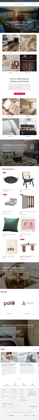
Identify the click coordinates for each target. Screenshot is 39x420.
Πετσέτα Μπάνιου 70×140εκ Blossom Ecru (8, 256)
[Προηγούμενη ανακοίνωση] (2, 1)
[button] (2, 4)
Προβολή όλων (35, 349)
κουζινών (10, 86)
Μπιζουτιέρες (10, 116)
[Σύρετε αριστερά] (17, 317)
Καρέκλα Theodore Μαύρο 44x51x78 (25, 189)
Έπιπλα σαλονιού (7, 151)
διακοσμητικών (23, 84)
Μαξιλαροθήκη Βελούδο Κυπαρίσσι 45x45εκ (9, 234)
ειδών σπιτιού (26, 85)
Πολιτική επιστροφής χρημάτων (16, 412)
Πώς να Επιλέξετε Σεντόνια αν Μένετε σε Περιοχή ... (9, 365)
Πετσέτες (10, 136)
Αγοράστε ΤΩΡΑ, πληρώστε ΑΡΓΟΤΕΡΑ (23, 400)
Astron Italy (27, 313)
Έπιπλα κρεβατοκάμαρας (8, 331)
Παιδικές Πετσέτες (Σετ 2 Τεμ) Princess (25, 234)
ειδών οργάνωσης (20, 85)
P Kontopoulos (9, 412)
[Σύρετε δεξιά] (22, 317)
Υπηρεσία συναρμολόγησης (22, 397)
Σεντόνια (27, 52)
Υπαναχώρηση (13, 398)
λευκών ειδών (14, 85)
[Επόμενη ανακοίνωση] (37, 1)
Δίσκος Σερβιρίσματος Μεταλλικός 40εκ (8, 189)
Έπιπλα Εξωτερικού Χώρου (19, 27)
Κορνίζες (10, 72)
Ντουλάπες (27, 72)
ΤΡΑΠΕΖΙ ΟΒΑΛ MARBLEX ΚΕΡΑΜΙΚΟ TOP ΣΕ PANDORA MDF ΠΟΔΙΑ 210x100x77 (27, 256)
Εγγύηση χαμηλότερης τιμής (6, 397)
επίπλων (9, 85)
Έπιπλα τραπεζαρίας (7, 276)
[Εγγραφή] (18, 406)
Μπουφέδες (27, 136)
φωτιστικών (28, 84)
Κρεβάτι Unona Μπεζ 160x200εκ (7, 211)
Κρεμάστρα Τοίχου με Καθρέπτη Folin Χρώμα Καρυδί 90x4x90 (28, 212)
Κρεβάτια (27, 116)
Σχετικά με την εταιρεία (19, 93)
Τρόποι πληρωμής (14, 396)
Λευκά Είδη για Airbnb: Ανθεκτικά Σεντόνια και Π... (27, 365)
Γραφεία (10, 52)
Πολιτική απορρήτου (23, 412)
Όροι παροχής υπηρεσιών (30, 412)
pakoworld (9, 313)
